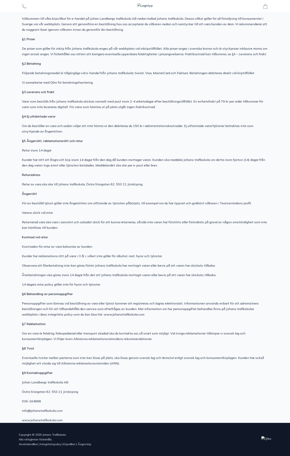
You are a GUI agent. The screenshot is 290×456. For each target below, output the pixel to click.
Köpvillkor (69, 444)
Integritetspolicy (50, 444)
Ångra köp (84, 444)
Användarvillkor (28, 444)
